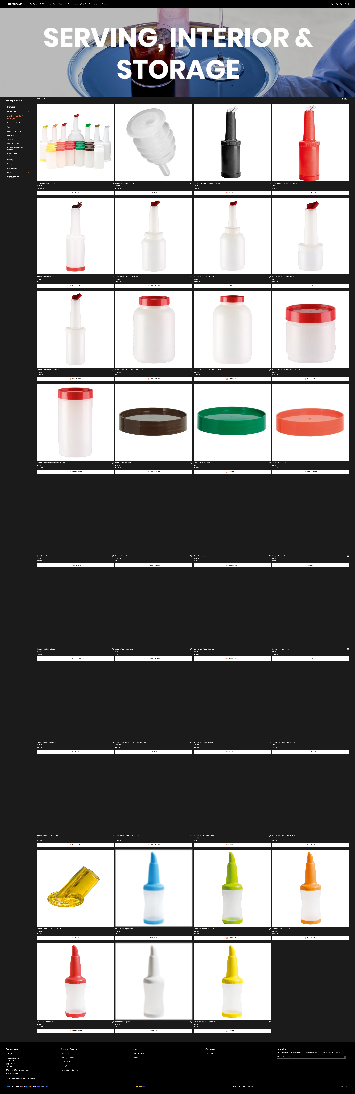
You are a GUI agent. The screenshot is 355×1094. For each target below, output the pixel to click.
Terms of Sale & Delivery (69, 1070)
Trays (9, 127)
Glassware (62, 4)
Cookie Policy (65, 1062)
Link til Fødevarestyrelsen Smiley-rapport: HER (20, 1078)
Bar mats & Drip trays (15, 123)
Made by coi (345, 1086)
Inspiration (96, 4)
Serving (10, 160)
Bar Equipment (35, 4)
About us (104, 4)
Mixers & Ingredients (49, 4)
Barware (11, 107)
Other (9, 172)
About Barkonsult (139, 1053)
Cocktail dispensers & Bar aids (15, 149)
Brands (88, 4)
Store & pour (11, 139)
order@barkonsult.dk (12, 1058)
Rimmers (10, 135)
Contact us (65, 1053)
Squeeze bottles (13, 143)
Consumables (73, 4)
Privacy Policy (66, 1066)
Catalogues (209, 1053)
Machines (11, 111)
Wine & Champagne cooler (14, 155)
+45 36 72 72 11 (10, 1061)
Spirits (81, 4)
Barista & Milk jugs (14, 131)
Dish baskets (12, 168)
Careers (135, 1058)
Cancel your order (67, 1058)
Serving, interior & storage (15, 117)
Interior (10, 164)
